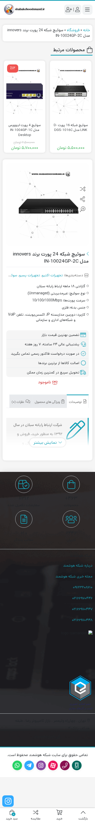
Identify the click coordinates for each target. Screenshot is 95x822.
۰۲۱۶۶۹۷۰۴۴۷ (82, 609)
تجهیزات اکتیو (52, 275)
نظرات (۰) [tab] (18, 402)
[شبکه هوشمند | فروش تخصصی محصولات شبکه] (24, 9)
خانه (86, 30)
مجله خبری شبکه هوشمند (73, 576)
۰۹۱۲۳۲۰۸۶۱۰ (82, 587)
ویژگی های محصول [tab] (48, 402)
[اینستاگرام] (8, 801)
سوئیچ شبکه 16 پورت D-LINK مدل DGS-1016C (71, 128)
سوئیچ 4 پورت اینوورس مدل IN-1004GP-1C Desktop (24, 130)
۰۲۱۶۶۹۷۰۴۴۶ (82, 598)
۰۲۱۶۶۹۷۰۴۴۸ (82, 620)
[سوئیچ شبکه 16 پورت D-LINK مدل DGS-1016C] (70, 91)
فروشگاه (73, 30)
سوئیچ (12, 275)
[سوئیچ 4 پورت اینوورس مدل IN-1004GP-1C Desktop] (24, 91)
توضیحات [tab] (76, 402)
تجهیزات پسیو (29, 275)
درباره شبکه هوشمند (77, 565)
